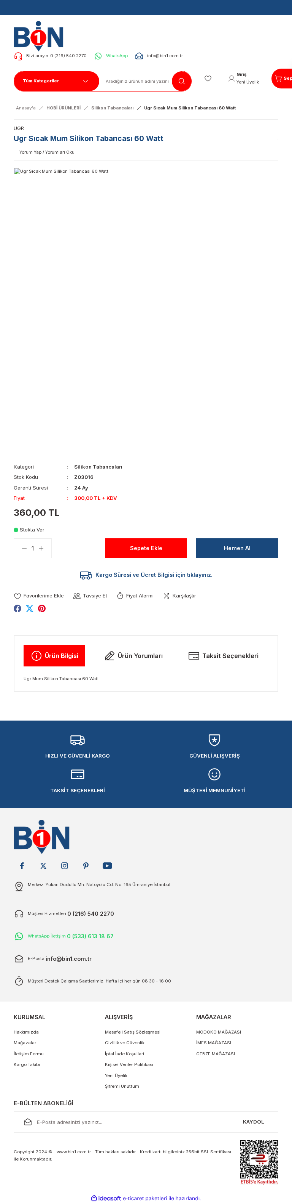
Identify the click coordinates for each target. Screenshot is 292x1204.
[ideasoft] (106, 1198)
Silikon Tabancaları (98, 467)
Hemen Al (237, 548)
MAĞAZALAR (213, 1017)
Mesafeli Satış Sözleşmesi (132, 1032)
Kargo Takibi (27, 1064)
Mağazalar (25, 1042)
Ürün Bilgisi (61, 656)
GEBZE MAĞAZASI (215, 1053)
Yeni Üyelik (116, 1075)
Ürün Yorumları (140, 656)
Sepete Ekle (146, 548)
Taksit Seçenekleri (230, 656)
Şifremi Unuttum (122, 1086)
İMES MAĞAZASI (213, 1042)
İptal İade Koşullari (124, 1053)
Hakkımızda (26, 1032)
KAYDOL (253, 1122)
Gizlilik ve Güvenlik (124, 1042)
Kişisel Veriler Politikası (129, 1064)
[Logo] (41, 36)
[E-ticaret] (145, 1198)
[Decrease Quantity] (20, 548)
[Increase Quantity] (45, 548)
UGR (19, 128)
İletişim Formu (29, 1053)
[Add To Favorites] (39, 596)
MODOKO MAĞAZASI (218, 1032)
